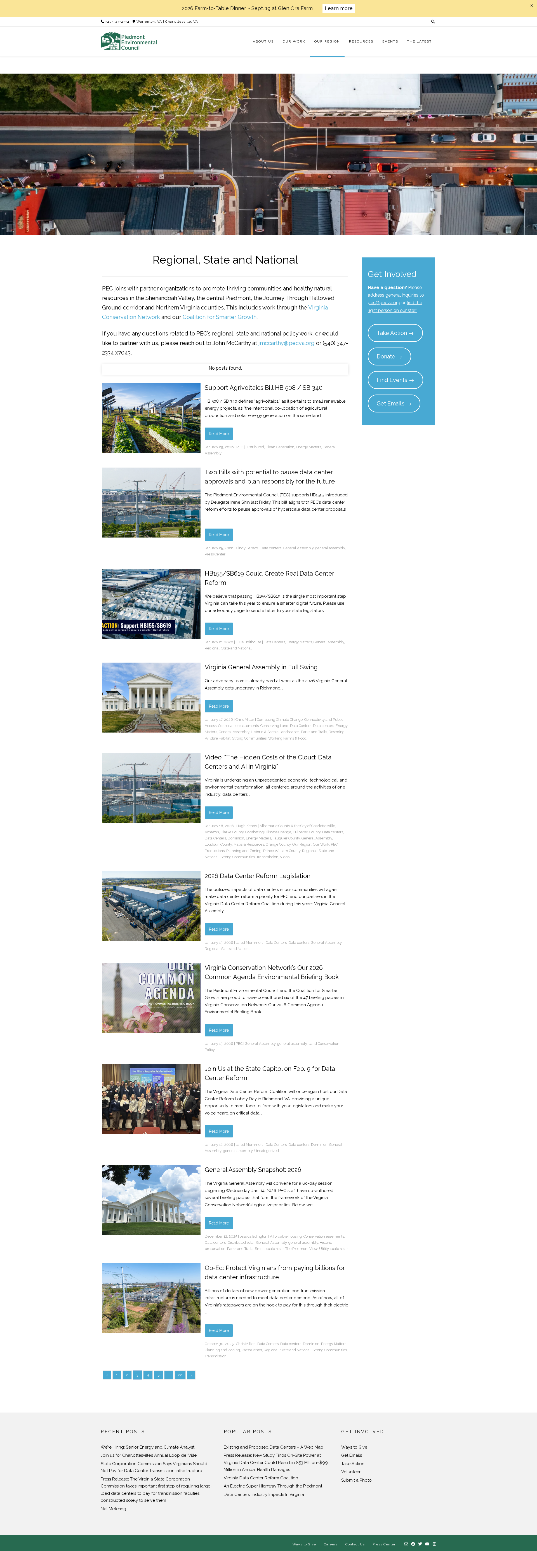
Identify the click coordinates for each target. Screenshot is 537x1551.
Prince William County (281, 851)
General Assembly (298, 548)
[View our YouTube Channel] (427, 1544)
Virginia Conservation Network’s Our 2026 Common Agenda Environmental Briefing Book (272, 972)
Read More (219, 433)
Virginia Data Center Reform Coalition (261, 1477)
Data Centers (274, 642)
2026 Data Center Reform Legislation (257, 875)
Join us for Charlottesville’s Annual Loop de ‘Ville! (149, 1455)
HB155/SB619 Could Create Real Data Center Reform (269, 578)
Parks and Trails (314, 732)
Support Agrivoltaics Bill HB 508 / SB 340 (263, 387)
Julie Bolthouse (248, 642)
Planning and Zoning (244, 851)
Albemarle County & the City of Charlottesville (297, 826)
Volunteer (351, 1471)
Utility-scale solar (333, 1249)
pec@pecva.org (384, 302)
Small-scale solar (269, 1249)
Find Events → (395, 380)
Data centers (270, 548)
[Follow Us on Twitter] (420, 1544)
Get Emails (351, 1455)
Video (284, 857)
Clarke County (232, 832)
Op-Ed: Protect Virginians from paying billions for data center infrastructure (275, 1272)
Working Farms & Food (287, 738)
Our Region (301, 844)
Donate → (389, 356)
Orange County (278, 844)
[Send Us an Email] (406, 1544)
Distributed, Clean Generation (270, 447)
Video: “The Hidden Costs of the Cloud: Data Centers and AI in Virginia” (268, 762)
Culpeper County (307, 832)
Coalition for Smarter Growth (219, 317)
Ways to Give (354, 1447)
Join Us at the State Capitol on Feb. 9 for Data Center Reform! (270, 1073)
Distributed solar (241, 1242)
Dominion (236, 838)
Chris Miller (244, 719)
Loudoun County (218, 844)
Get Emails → (394, 403)
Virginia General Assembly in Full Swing (261, 667)
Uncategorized (266, 1151)
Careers (331, 1544)
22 (180, 1375)
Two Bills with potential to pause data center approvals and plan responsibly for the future (270, 476)
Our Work (321, 844)
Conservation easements (238, 726)
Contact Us (355, 1544)
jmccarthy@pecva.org (286, 343)
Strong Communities (249, 738)
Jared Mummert (249, 942)
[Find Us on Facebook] (413, 1544)
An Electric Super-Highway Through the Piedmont (273, 1486)
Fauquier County (286, 838)
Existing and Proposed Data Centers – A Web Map (273, 1447)
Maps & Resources (249, 844)
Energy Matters (308, 447)
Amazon (212, 832)
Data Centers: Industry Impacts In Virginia (264, 1494)
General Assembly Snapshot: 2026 (253, 1169)
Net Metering (113, 1508)
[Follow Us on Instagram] (434, 1544)
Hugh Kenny (246, 826)
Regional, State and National (228, 648)
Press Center (215, 554)
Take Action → (395, 333)
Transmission (267, 857)
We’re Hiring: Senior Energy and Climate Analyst (147, 1447)
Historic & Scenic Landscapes (275, 732)
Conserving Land (274, 726)
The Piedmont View (301, 1249)
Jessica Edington (253, 1236)
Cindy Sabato (247, 548)
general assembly (330, 548)
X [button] (531, 5)
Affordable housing (286, 1236)
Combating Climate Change (280, 719)
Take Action (352, 1463)
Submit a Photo (356, 1480)
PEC (239, 447)
